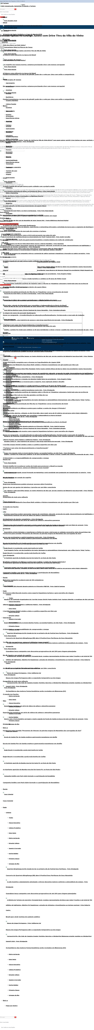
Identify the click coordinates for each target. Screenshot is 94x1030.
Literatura (9, 388)
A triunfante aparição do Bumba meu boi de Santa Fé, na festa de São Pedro (31, 769)
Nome (2, 274)
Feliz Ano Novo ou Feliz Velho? (14, 60)
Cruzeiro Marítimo (12, 136)
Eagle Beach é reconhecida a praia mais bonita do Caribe (24, 756)
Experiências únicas (12, 381)
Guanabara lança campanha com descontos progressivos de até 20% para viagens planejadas (41, 651)
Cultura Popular (11, 104)
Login (3, 17)
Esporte (5, 509)
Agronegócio (10, 83)
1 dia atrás (4, 242)
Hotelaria (9, 387)
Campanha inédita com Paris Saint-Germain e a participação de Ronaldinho (31, 782)
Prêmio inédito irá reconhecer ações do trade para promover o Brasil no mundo (33, 466)
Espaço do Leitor (7, 617)
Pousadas (9, 213)
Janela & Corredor (15, 619)
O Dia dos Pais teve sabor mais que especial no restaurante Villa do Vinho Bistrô (33, 248)
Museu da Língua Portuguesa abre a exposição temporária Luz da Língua (33, 678)
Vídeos (4, 701)
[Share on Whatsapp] (1, 144)
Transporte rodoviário (13, 234)
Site (1, 279)
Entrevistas (7, 408)
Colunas (8, 812)
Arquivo (5, 807)
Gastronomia (10, 385)
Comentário (4, 271)
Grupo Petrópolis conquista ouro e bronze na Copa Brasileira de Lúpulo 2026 (31, 362)
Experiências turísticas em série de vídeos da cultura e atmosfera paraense (31, 712)
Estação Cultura (14, 615)
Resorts (8, 396)
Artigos (5, 405)
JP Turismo (6, 39)
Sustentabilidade (11, 398)
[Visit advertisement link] (41, 322)
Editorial (5, 17)
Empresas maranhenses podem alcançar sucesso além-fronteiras (27, 484)
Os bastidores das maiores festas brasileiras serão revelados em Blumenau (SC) (36, 691)
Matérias (5, 106)
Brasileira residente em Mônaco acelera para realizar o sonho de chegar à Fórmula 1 (34, 408)
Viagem (8, 244)
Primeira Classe (14, 626)
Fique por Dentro (11, 1005)
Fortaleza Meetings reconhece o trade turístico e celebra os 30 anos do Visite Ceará (34, 279)
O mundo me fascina (11, 507)
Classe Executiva (14, 703)
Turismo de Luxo (11, 402)
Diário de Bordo (14, 838)
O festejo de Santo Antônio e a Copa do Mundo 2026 (22, 25)
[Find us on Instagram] (63, 346)
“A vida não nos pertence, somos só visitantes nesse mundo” (26, 642)
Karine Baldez (13, 853)
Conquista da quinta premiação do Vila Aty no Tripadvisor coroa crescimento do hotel (35, 404)
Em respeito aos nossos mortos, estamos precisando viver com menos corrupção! (34, 65)
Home (5, 363)
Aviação (8, 126)
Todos (11, 817)
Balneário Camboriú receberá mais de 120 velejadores (23, 580)
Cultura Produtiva (15, 828)
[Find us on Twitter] (62, 346)
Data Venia (12, 699)
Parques (8, 208)
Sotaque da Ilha (14, 864)
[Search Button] (15, 9)
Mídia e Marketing (12, 389)
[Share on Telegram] (2, 144)
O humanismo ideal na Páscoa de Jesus (17, 47)
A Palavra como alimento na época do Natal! (19, 55)
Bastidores (9, 131)
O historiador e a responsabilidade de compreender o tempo (26, 629)
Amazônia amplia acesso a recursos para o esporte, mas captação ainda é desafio (33, 525)
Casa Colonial (8, 801)
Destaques (6, 406)
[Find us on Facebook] (60, 346)
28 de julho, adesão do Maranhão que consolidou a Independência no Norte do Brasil (35, 422)
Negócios (9, 203)
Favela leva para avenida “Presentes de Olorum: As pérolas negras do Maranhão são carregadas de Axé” (42, 730)
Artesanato (10, 116)
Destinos (9, 107)
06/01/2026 (4, 40)
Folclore (8, 384)
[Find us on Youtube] (64, 346)
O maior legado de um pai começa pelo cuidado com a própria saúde (29, 186)
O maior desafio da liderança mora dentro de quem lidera (24, 287)
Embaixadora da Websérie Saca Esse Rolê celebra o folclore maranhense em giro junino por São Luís (40, 502)
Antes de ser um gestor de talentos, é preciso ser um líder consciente (29, 487)
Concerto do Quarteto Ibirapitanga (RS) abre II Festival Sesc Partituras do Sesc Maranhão (39, 638)
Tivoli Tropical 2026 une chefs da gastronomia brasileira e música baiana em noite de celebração (36, 240)
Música (8, 391)
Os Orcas (39, 347)
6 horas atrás (5, 234)
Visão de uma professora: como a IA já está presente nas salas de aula (29, 235)
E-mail (2, 276)
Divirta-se (5, 728)
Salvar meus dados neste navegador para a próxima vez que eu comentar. (23, 282)
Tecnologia (9, 399)
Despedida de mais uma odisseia (15, 681)
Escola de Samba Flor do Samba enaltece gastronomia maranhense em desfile (32, 743)
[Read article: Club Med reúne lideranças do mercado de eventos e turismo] (47, 227)
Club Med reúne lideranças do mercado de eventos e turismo (23, 231)
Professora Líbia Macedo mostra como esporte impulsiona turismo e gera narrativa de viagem (38, 431)
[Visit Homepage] (4, 3)
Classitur (5, 789)
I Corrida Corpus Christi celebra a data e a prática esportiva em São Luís (30, 444)
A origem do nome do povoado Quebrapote (19, 225)
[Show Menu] (0, 27)
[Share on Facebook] (0, 144)
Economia (9, 378)
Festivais (9, 382)
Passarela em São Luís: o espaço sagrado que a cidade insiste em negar (30, 300)
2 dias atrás (5, 252)
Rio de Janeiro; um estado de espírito (17, 655)
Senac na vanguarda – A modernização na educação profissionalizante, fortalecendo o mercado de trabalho (43, 435)
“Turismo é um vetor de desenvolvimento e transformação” (25, 448)
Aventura (9, 90)
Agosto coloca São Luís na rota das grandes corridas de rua (25, 544)
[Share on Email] (3, 144)
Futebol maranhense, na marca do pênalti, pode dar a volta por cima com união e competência (38, 74)
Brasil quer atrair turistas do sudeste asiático (23, 917)
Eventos (8, 380)
